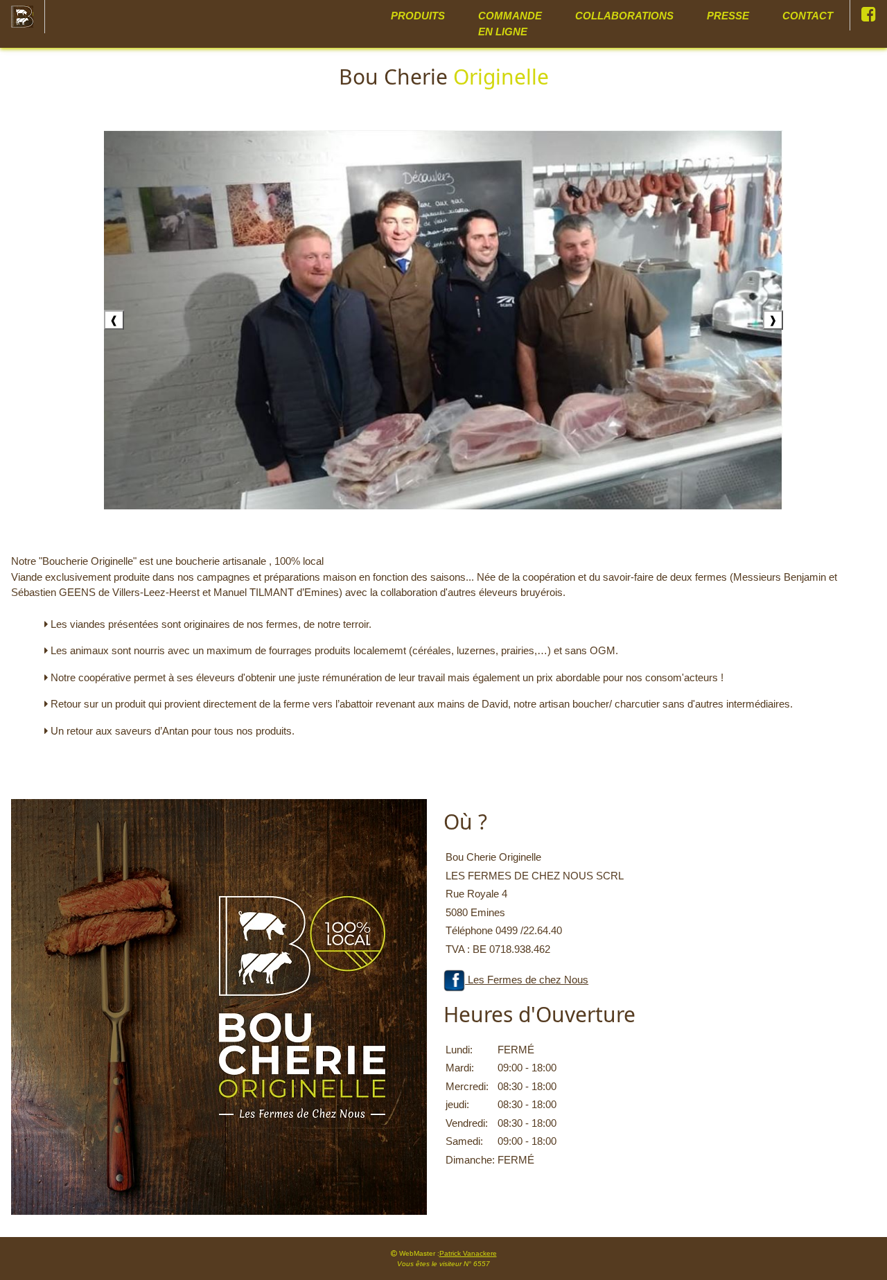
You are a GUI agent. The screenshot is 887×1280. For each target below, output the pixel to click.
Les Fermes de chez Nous (526, 979)
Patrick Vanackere (468, 1253)
